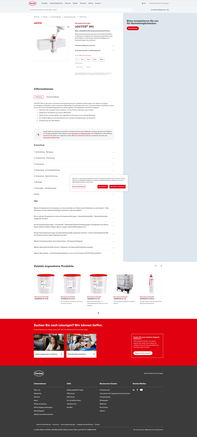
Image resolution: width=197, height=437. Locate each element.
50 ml (94, 59)
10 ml (88, 59)
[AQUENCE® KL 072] (98, 291)
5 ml (82, 59)
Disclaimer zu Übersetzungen (81, 133)
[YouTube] (141, 390)
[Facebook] (137, 390)
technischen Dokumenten (51, 137)
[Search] (31, 10)
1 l (76, 59)
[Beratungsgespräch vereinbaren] (49, 346)
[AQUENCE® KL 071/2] (72, 291)
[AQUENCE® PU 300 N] (151, 291)
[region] (99, 183)
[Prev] (155, 266)
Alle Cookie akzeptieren (117, 186)
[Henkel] (39, 373)
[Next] (160, 266)
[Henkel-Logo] (33, 3)
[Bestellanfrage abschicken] (81, 346)
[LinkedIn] (134, 390)
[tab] (39, 97)
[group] (51, 43)
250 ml (101, 59)
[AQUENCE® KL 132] (125, 291)
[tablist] (98, 313)
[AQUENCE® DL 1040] (46, 291)
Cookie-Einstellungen (78, 186)
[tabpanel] (74, 111)
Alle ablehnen (103, 186)
